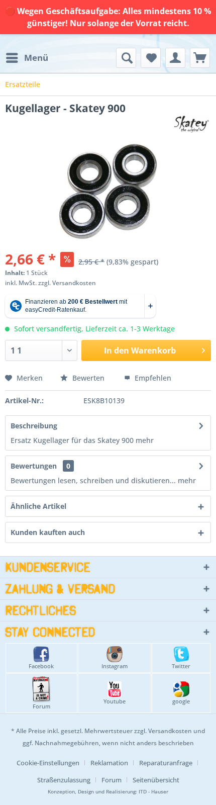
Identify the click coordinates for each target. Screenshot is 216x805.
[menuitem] (26, 58)
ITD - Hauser (153, 791)
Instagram (114, 666)
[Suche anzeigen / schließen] (126, 58)
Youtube (114, 701)
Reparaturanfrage (165, 762)
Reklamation (109, 762)
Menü (36, 57)
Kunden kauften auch (48, 532)
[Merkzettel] (151, 58)
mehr (145, 440)
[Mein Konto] (175, 58)
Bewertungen (34, 466)
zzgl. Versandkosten (67, 283)
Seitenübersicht (156, 779)
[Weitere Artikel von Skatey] (191, 124)
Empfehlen (152, 378)
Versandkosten (170, 731)
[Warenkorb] (200, 58)
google (181, 701)
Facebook (41, 666)
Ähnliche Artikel (38, 506)
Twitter (181, 666)
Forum (41, 706)
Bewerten (88, 378)
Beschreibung (34, 425)
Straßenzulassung (63, 779)
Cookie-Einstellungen (48, 762)
